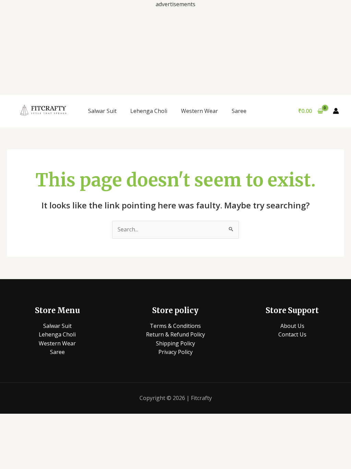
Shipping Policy (175, 343)
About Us (292, 326)
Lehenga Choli (148, 111)
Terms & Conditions (175, 326)
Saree (239, 111)
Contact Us (292, 334)
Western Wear (199, 111)
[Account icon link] (336, 111)
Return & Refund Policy (175, 334)
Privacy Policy (175, 352)
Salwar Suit (102, 111)
